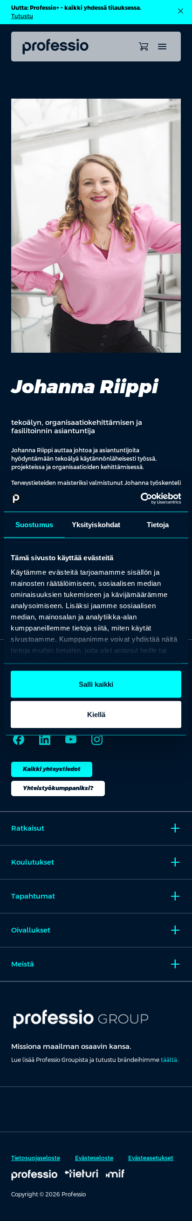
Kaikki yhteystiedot (52, 769)
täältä (169, 1060)
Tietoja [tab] (158, 524)
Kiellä (96, 714)
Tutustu (22, 16)
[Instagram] (96, 739)
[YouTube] (70, 739)
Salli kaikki (96, 684)
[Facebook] (18, 739)
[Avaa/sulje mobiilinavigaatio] (162, 46)
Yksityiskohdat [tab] (96, 524)
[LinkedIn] (44, 739)
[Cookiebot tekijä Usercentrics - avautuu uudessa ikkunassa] (140, 499)
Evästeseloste (94, 1158)
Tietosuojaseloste (35, 1158)
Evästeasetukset (150, 1158)
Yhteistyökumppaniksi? (58, 788)
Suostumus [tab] (34, 524)
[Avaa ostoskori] (143, 46)
